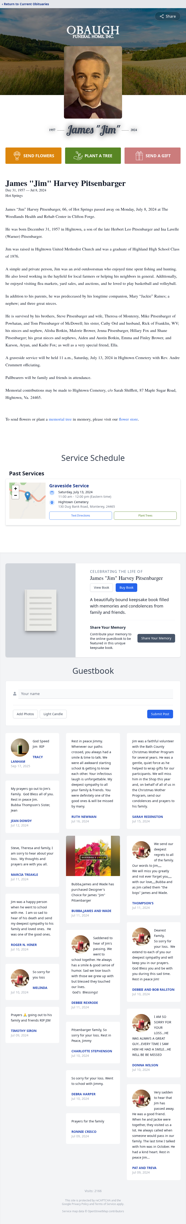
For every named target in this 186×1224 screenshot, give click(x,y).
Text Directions (80, 515)
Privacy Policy (80, 1204)
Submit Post (160, 714)
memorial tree (60, 419)
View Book (101, 587)
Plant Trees (145, 515)
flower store (128, 419)
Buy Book (126, 587)
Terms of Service (105, 1204)
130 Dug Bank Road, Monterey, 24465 (86, 506)
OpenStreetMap (98, 1211)
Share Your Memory (156, 638)
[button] (27, 496)
